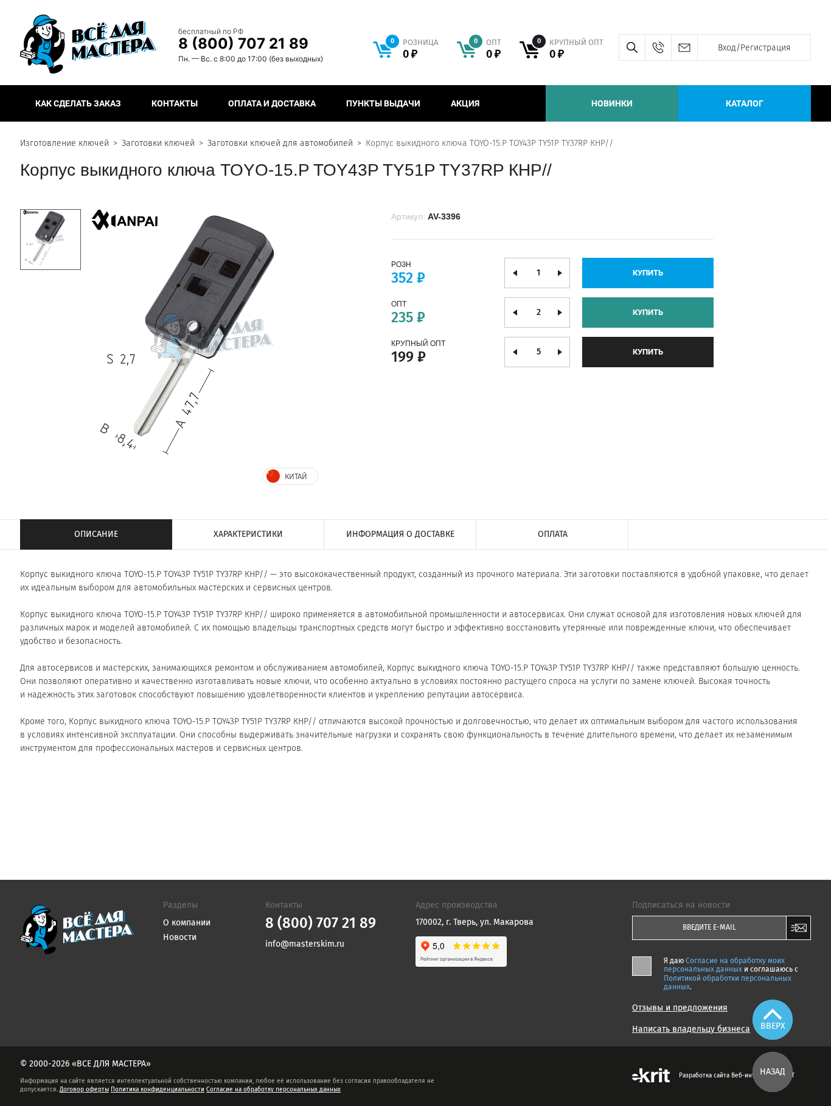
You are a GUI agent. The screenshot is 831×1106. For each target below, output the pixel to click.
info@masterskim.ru (684, 47)
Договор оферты (84, 1089)
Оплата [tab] (553, 534)
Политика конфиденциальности (157, 1089)
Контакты (174, 103)
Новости (179, 937)
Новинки (612, 103)
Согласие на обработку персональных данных (273, 1089)
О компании (186, 923)
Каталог (744, 103)
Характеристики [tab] (248, 534)
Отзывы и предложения (680, 1008)
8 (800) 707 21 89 (243, 43)
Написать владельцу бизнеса (691, 1029)
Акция (465, 103)
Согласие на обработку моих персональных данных (724, 964)
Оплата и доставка (272, 103)
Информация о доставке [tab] (400, 534)
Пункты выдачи (383, 103)
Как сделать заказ (78, 103)
